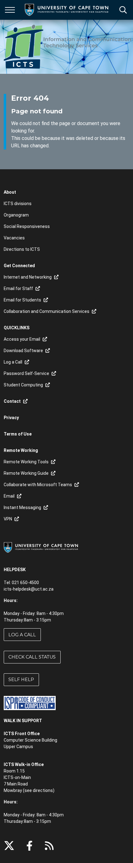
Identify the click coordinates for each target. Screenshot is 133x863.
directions (43, 790)
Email (9, 496)
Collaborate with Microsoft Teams (38, 484)
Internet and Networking (28, 277)
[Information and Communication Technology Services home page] (68, 47)
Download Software (23, 350)
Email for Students (22, 299)
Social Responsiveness (27, 226)
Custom (49, 845)
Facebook (29, 845)
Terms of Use (18, 434)
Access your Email (22, 339)
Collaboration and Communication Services (46, 311)
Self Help (21, 679)
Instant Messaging (22, 507)
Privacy (11, 417)
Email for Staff (18, 288)
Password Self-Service (26, 373)
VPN (8, 518)
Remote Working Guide (26, 473)
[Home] (41, 547)
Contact (12, 401)
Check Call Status (32, 657)
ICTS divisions (18, 203)
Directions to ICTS (22, 249)
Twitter (9, 845)
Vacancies (14, 237)
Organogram (16, 215)
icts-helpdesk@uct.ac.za (29, 589)
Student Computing (23, 384)
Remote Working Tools (26, 461)
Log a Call (13, 362)
